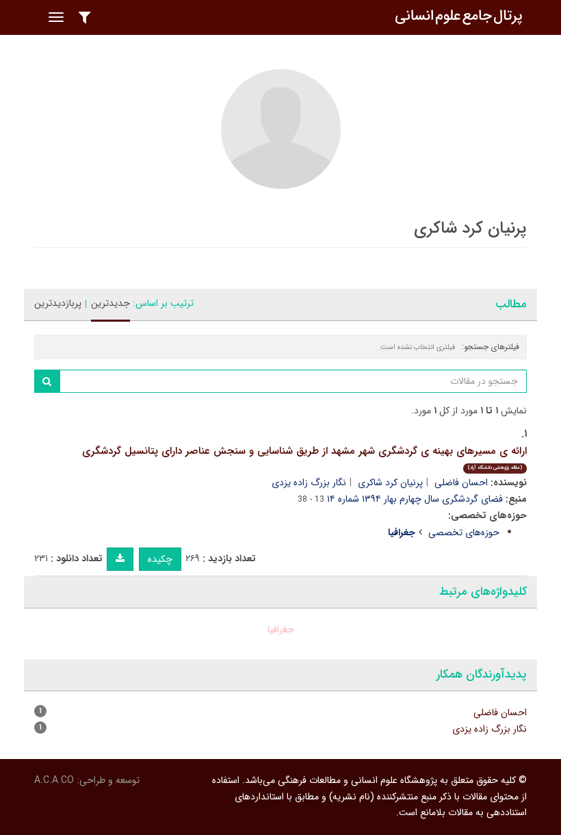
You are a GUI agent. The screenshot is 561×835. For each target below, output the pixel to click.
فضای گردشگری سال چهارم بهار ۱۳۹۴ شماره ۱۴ (415, 498)
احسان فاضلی (461, 482)
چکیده (160, 559)
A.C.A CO (54, 780)
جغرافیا (281, 629)
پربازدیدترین (57, 303)
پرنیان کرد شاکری (390, 482)
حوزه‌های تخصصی (463, 532)
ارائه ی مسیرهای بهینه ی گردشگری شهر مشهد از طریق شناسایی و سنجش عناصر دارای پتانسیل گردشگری (304, 457)
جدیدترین (110, 303)
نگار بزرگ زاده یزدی (309, 482)
